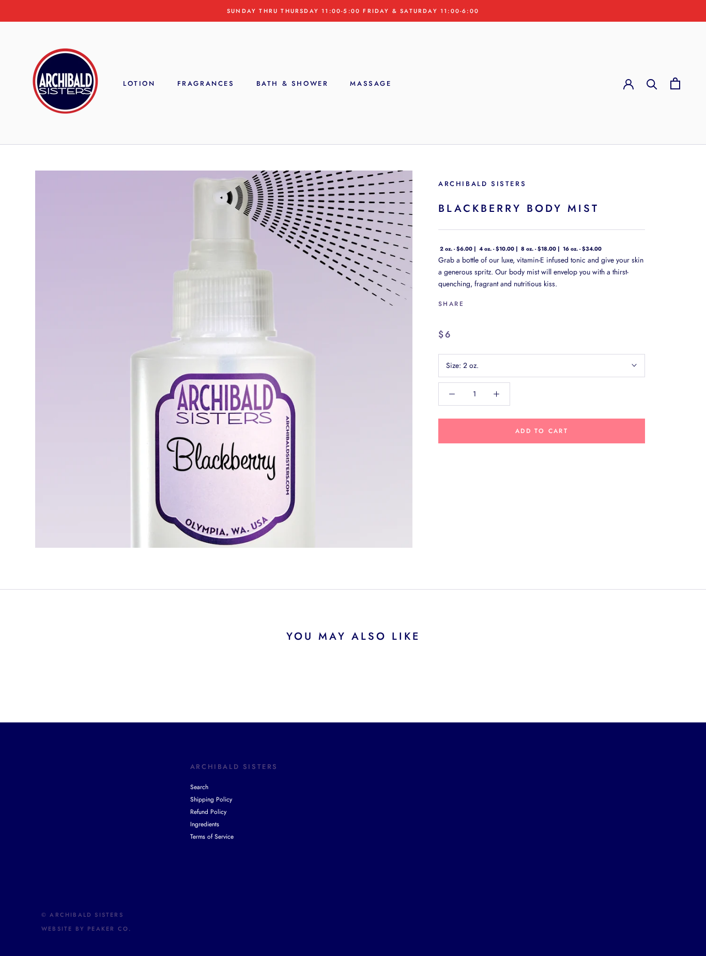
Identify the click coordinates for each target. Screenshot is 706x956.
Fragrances (206, 83)
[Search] (652, 83)
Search (199, 787)
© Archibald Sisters (82, 915)
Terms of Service (212, 836)
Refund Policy (208, 811)
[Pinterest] (501, 302)
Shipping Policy (211, 799)
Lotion (139, 83)
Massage (370, 83)
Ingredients (204, 824)
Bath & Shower (292, 83)
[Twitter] (487, 302)
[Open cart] (675, 83)
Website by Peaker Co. (86, 928)
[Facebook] (474, 302)
